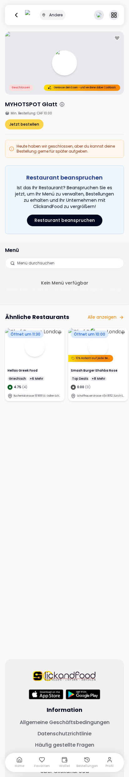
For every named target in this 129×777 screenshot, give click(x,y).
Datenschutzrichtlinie (64, 734)
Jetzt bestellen (24, 124)
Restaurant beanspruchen (64, 220)
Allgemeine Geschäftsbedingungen (65, 722)
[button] (114, 15)
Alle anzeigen (102, 317)
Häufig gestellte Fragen (64, 745)
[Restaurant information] (62, 104)
